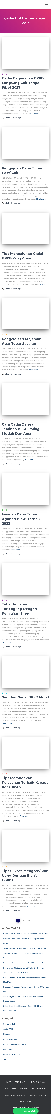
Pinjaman (7, 1034)
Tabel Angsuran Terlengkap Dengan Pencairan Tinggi (19, 608)
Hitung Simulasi (38, 1082)
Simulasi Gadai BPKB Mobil (25, 697)
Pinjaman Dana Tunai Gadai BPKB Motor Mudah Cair (25, 963)
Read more (34, 113)
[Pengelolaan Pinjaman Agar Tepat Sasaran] (25, 313)
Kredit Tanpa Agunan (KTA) (14, 1044)
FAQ (6, 1089)
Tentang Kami (21, 1082)
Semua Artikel (9, 1024)
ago (16, 118)
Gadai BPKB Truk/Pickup (15, 1095)
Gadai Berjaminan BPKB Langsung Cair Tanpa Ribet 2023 (23, 82)
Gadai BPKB (8, 1029)
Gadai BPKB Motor (38, 1095)
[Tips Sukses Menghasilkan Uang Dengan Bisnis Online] (25, 846)
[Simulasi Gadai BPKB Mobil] (25, 672)
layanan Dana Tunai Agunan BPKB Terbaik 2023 (21, 518)
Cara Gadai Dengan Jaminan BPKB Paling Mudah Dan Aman (20, 429)
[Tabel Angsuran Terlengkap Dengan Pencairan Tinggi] (25, 579)
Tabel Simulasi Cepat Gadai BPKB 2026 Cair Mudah (24, 948)
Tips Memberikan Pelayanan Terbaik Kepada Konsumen (25, 782)
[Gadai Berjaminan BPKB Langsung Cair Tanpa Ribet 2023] (25, 53)
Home (8, 1082)
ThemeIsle (34, 1108)
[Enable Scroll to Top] (45, 1108)
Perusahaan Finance (12, 1054)
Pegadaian (7, 1049)
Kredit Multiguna (10, 1039)
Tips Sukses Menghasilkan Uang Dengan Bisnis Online (25, 875)
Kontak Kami (25, 1102)
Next (30, 920)
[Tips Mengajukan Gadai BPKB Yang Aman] (25, 228)
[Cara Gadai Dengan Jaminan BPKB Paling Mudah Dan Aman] (25, 399)
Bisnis (4, 74)
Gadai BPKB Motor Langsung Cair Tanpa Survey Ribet (25, 934)
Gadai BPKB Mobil (39, 1089)
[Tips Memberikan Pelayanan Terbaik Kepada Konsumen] (25, 753)
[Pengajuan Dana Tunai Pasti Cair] (25, 143)
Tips (5, 1059)
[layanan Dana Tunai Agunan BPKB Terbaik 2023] (25, 489)
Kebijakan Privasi (19, 1089)
